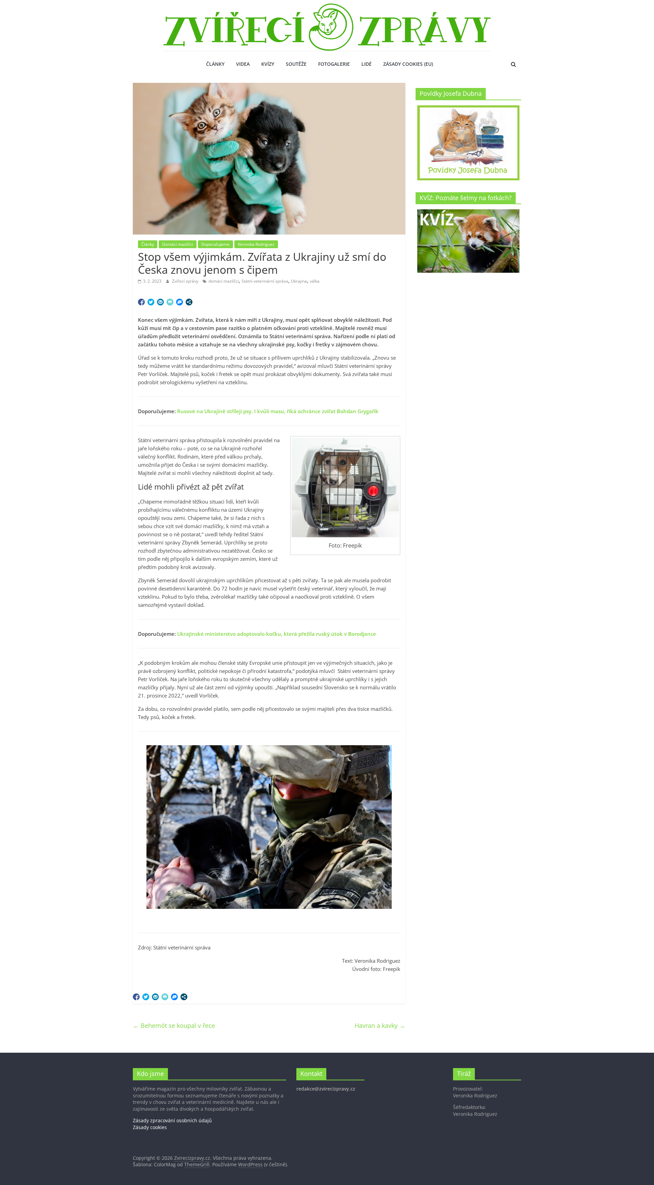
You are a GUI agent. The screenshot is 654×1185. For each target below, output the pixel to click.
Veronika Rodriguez (256, 244)
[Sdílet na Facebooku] (141, 302)
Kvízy (267, 64)
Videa (243, 64)
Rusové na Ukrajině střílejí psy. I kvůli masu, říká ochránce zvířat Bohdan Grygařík (277, 411)
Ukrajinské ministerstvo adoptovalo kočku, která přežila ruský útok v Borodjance (276, 633)
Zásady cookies (150, 1127)
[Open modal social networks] (189, 302)
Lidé (366, 64)
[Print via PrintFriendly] (170, 302)
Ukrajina (299, 281)
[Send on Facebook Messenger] (179, 302)
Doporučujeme (215, 244)
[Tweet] (150, 302)
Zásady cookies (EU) (408, 64)
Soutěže (296, 64)
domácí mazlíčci (223, 281)
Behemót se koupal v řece (174, 1025)
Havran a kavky (380, 1025)
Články (215, 64)
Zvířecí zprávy (185, 281)
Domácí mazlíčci (177, 244)
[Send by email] (160, 302)
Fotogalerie (334, 64)
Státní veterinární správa (265, 281)
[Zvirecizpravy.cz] (327, 7)
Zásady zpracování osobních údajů (172, 1120)
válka (315, 281)
